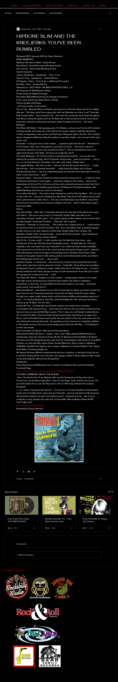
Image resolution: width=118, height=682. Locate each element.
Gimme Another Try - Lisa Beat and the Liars (58, 520)
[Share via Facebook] (17, 471)
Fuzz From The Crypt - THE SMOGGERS (19, 520)
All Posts (8, 13)
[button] (110, 13)
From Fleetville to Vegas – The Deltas (96, 520)
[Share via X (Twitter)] (23, 471)
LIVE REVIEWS (39, 13)
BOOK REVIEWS (55, 13)
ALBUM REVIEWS (22, 13)
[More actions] (100, 29)
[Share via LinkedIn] (29, 471)
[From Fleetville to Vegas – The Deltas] (96, 505)
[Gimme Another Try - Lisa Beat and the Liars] (59, 505)
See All (110, 492)
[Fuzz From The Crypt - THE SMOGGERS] (21, 505)
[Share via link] (34, 471)
